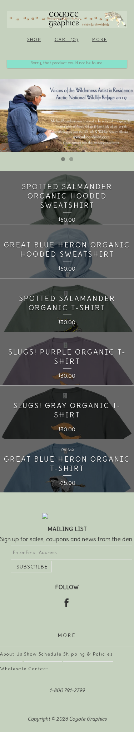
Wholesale (13, 668)
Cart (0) (67, 39)
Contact (38, 668)
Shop (34, 39)
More (99, 39)
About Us (11, 654)
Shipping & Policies (88, 654)
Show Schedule (43, 654)
